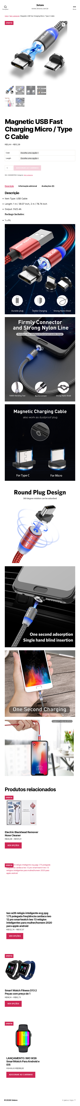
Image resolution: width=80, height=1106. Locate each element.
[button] (63, 25)
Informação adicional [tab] (27, 186)
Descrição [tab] (9, 186)
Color (8, 153)
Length (8, 158)
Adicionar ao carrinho (27, 168)
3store (40, 5)
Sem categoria (14, 16)
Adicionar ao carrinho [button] (21, 1075)
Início (6, 16)
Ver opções (13, 845)
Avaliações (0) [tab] (48, 186)
